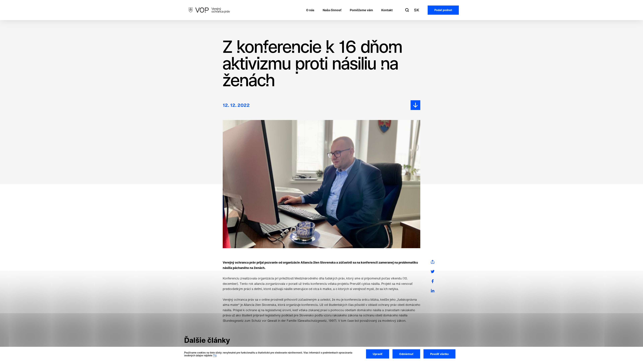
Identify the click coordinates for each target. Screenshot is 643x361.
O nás (310, 10)
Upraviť (377, 354)
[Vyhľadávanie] (407, 10)
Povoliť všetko (439, 354)
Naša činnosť (332, 10)
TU (214, 355)
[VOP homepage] (209, 10)
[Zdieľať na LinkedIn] (433, 291)
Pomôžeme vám (361, 10)
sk (416, 10)
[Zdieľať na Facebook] (433, 281)
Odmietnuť (406, 354)
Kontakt (387, 10)
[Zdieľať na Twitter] (433, 271)
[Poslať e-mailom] (433, 262)
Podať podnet (443, 10)
